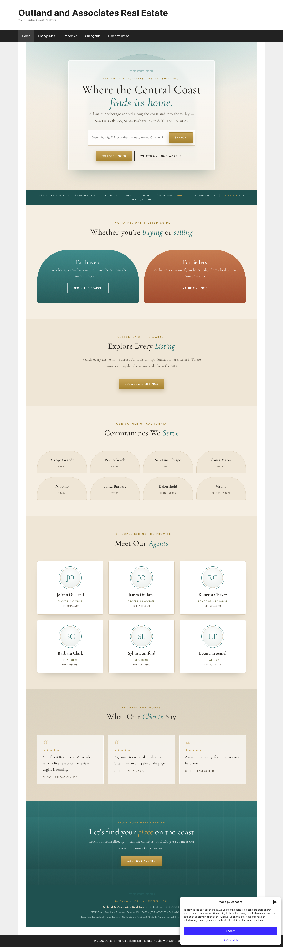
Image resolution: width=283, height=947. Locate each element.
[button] (275, 902)
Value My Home (195, 288)
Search (181, 137)
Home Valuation (119, 36)
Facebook (122, 901)
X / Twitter (150, 901)
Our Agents (92, 36)
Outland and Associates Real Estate (93, 13)
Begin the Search (87, 288)
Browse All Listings (141, 384)
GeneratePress (179, 941)
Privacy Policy (230, 940)
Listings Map (46, 36)
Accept (230, 931)
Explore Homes (114, 156)
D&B (165, 901)
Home (26, 36)
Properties (70, 36)
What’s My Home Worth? (160, 156)
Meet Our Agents (141, 861)
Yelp (136, 901)
